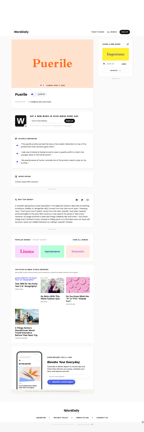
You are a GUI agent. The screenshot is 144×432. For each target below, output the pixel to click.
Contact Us (102, 418)
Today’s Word (97, 32)
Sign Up (124, 32)
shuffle (113, 70)
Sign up (69, 121)
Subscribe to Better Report (62, 382)
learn (124, 64)
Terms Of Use (82, 418)
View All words (80, 240)
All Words (112, 32)
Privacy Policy (57, 125)
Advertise (41, 418)
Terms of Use (68, 125)
